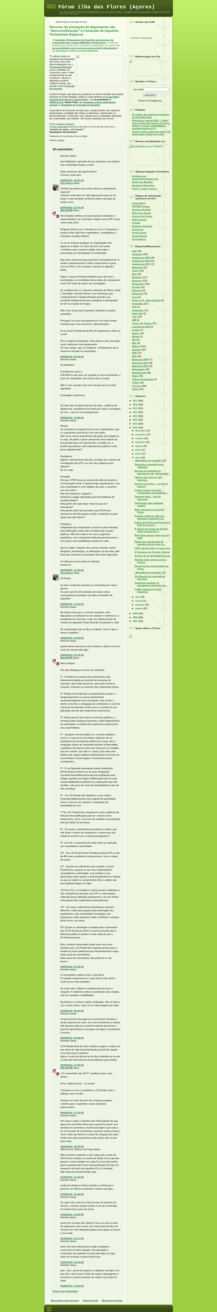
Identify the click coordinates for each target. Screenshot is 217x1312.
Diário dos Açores (141, 213)
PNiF (134, 353)
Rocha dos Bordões (142, 182)
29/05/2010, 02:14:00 (72, 356)
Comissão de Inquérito (62, 87)
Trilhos (135, 382)
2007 (135, 621)
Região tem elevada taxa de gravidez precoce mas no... (150, 543)
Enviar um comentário (65, 1291)
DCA (134, 274)
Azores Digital (139, 236)
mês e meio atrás (59, 127)
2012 (135, 420)
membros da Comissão (62, 59)
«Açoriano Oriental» (65, 124)
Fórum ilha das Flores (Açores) (106, 7)
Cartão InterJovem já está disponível (148, 590)
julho (138, 450)
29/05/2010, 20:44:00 (72, 638)
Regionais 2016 (140, 366)
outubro (139, 438)
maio (138, 457)
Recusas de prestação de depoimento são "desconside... (152, 472)
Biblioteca (137, 267)
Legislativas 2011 (141, 327)
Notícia (61, 140)
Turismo (136, 386)
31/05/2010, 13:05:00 (72, 1214)
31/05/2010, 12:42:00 (72, 1194)
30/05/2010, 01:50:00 (72, 966)
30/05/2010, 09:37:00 (72, 1011)
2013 (135, 416)
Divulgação (138, 284)
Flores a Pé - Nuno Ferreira (146, 300)
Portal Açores (139, 232)
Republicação (139, 373)
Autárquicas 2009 (141, 257)
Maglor (135, 333)
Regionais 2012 (140, 363)
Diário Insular (139, 219)
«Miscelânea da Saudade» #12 (150, 460)
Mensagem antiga (112, 1300)
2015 (135, 408)
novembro (141, 434)
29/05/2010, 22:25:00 (72, 655)
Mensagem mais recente (65, 1300)
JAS (134, 317)
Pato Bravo (66, 183)
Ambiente (137, 254)
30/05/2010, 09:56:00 (72, 1038)
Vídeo (135, 389)
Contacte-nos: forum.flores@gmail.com (145, 177)
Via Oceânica (139, 239)
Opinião (136, 350)
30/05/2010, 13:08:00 (72, 1065)
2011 (135, 423)
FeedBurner (155, 100)
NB (133, 340)
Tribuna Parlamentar (142, 379)
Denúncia (137, 277)
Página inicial (90, 1300)
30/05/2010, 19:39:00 (72, 1146)
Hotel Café (137, 313)
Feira (134, 297)
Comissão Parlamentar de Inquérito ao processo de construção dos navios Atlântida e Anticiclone (83, 41)
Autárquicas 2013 (141, 261)
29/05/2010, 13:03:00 (72, 604)
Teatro (135, 376)
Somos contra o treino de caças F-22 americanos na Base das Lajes (151, 133)
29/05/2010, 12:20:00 (72, 570)
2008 (135, 617)
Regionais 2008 (140, 359)
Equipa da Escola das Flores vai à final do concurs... (152, 523)
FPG (134, 307)
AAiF (134, 251)
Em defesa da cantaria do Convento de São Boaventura (150, 115)
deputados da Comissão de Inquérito (80, 105)
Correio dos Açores (142, 216)
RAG (134, 356)
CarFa (135, 271)
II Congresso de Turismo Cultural (152, 552)
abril (138, 597)
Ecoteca (136, 287)
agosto (139, 446)
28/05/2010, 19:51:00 (72, 180)
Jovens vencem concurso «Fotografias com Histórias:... (151, 491)
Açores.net (137, 229)
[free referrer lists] (130, 637)
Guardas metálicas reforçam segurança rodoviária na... (150, 517)
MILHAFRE (66, 210)
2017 (135, 400)
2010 (135, 427)
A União (136, 223)
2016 (135, 404)
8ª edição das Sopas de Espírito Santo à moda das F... (151, 530)
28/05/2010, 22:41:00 (72, 207)
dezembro (140, 430)
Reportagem (138, 369)
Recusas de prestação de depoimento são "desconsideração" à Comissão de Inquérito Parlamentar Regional (84, 30)
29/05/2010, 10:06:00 (72, 417)
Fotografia (137, 303)
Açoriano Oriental (141, 209)
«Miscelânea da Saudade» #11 (150, 572)
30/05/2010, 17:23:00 (72, 1112)
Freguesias (138, 310)
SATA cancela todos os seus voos (152, 548)
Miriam (135, 336)
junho (138, 453)
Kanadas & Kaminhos (143, 185)
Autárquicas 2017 (141, 264)
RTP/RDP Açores (141, 206)
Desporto (137, 280)
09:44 (84, 136)
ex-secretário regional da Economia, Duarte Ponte (84, 98)
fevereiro (140, 604)
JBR (134, 320)
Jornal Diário (139, 203)
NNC (134, 343)
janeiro (139, 608)
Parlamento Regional (61, 67)
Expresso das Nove (142, 226)
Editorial (136, 290)
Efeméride (137, 294)
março (139, 601)
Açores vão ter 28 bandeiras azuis (152, 556)
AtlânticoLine (56, 102)
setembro (140, 442)
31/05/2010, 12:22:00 (72, 1177)
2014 (135, 412)
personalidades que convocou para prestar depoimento (84, 48)
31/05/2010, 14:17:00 (72, 1238)
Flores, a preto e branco (144, 188)
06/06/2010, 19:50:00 (72, 1286)
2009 (135, 613)
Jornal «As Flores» (142, 323)
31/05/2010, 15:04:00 (72, 1262)
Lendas (136, 330)
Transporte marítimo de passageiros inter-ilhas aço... (151, 584)
